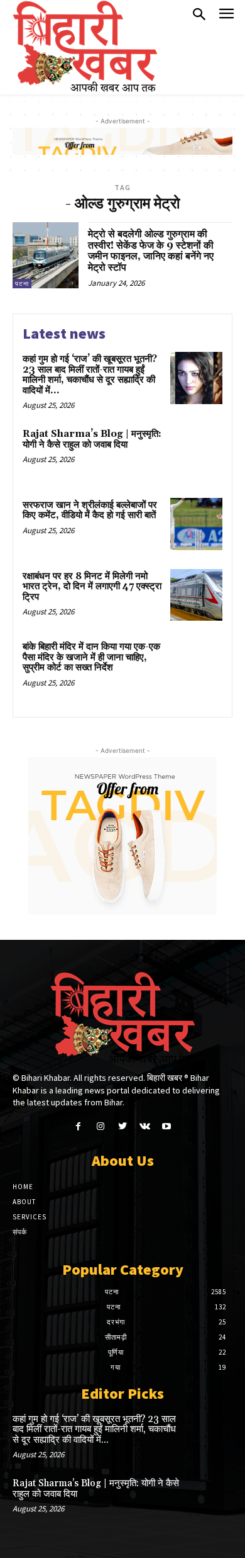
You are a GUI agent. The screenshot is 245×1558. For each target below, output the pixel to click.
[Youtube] (167, 1126)
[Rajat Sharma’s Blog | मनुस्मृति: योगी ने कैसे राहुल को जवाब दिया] (196, 453)
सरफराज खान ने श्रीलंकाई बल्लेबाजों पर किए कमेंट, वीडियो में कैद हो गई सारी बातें (90, 510)
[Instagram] (100, 1126)
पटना (22, 283)
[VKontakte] (145, 1126)
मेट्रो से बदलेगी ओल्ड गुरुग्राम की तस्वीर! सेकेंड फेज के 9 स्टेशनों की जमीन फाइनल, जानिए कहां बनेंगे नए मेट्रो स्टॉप (151, 251)
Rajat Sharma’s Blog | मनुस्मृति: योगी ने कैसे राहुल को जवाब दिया (92, 439)
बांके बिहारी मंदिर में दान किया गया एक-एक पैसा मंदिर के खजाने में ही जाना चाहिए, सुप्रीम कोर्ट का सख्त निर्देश (91, 657)
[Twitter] (122, 1126)
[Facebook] (78, 1126)
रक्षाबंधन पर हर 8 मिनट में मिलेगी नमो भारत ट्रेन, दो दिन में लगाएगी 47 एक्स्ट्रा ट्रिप (92, 586)
